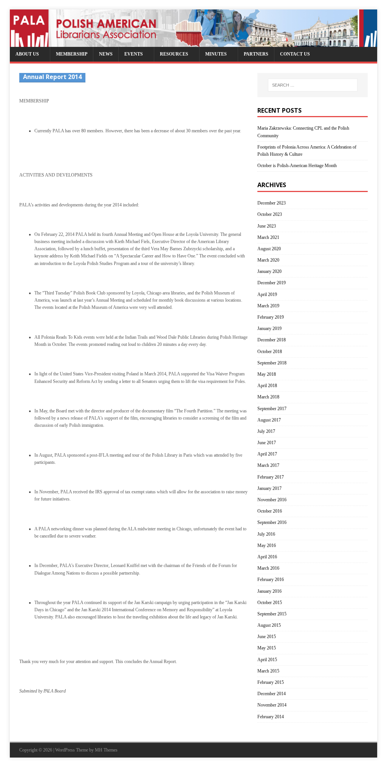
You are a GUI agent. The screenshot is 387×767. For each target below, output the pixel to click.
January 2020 (269, 271)
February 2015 (270, 682)
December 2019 (271, 282)
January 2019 (269, 328)
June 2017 (266, 442)
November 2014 (271, 705)
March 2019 (268, 305)
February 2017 (270, 477)
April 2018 (267, 385)
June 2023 (266, 226)
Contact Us (295, 54)
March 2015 (268, 671)
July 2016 (266, 534)
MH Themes (106, 750)
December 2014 (271, 693)
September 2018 (271, 363)
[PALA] (194, 43)
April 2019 (267, 294)
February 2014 (270, 716)
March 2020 (268, 260)
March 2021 (268, 237)
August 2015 (269, 625)
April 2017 (267, 454)
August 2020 (269, 248)
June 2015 (266, 636)
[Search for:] (312, 85)
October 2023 (269, 214)
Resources (174, 54)
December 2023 (271, 203)
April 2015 (267, 659)
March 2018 (268, 397)
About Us (27, 54)
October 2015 (269, 602)
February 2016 (270, 579)
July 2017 (266, 431)
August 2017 (269, 420)
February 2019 (270, 317)
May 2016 (266, 545)
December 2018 (271, 339)
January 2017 (269, 488)
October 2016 (269, 511)
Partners (256, 54)
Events (133, 54)
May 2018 (266, 374)
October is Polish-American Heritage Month (297, 165)
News (106, 54)
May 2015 (266, 648)
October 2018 (269, 351)
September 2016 (271, 522)
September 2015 (271, 614)
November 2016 (271, 499)
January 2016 (269, 591)
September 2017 (271, 408)
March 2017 (268, 465)
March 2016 (268, 568)
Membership (71, 54)
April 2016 (267, 556)
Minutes (216, 54)
